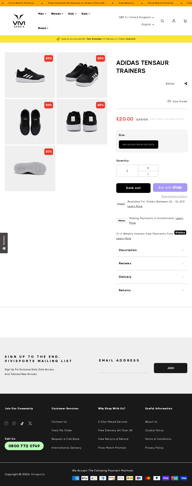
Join (170, 368)
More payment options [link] (174, 196)
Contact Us (59, 421)
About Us (151, 421)
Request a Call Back (66, 438)
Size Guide (179, 101)
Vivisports (38, 474)
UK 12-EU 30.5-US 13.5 (139, 146)
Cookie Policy (154, 430)
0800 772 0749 (24, 446)
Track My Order (62, 430)
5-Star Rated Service (112, 421)
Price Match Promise (112, 447)
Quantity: (123, 160)
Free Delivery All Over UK (115, 430)
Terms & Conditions (158, 438)
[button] (42, 13)
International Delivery (67, 447)
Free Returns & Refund (113, 438)
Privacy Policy (154, 447)
